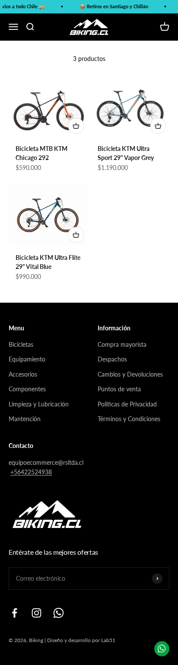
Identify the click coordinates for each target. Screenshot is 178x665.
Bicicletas (21, 344)
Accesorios (23, 374)
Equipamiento (27, 359)
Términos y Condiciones (129, 418)
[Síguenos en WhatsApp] (58, 613)
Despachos (112, 359)
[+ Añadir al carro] (76, 126)
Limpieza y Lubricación (39, 404)
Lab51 (108, 640)
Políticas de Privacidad (127, 404)
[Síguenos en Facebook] (14, 613)
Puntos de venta (119, 389)
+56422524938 (31, 472)
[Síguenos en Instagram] (36, 613)
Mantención (25, 418)
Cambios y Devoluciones (130, 374)
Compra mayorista (122, 344)
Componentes (27, 389)
